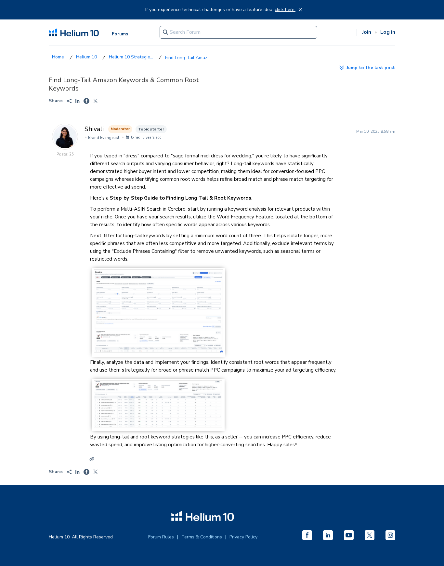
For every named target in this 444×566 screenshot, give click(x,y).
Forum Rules (161, 537)
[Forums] (58, 57)
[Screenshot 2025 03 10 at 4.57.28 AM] (158, 351)
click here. (285, 10)
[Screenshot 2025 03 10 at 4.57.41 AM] (158, 426)
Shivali (94, 129)
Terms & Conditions (201, 537)
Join (366, 32)
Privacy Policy (243, 537)
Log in (387, 32)
